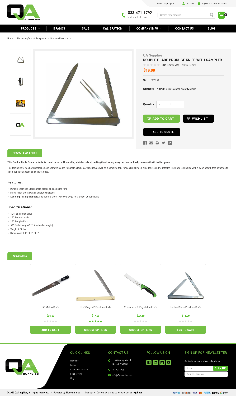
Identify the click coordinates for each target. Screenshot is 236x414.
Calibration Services (79, 369)
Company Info (147, 28)
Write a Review (189, 65)
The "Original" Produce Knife (95, 307)
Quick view (50, 285)
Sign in (205, 3)
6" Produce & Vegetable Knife (140, 307)
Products (29, 28)
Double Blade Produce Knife (185, 307)
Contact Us (184, 28)
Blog (211, 28)
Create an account (219, 3)
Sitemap (88, 392)
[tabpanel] (50, 299)
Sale (85, 28)
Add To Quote (163, 132)
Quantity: (149, 104)
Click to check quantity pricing (181, 89)
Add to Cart (50, 330)
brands (59, 28)
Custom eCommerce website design (115, 392)
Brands (73, 365)
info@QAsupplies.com (122, 375)
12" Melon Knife (50, 307)
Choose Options (95, 330)
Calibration (112, 28)
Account (190, 3)
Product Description (25, 152)
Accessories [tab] (20, 256)
